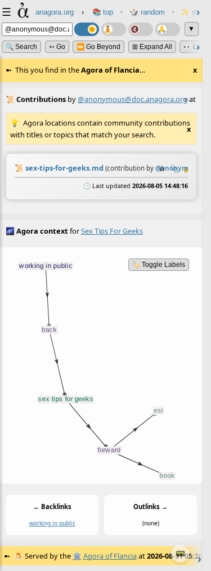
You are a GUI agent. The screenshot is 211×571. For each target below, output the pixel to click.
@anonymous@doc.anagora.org (132, 99)
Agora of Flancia (110, 556)
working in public (52, 523)
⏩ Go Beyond (98, 46)
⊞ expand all (152, 46)
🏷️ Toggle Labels (158, 264)
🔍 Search (21, 46)
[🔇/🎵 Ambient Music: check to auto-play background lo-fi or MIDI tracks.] (140, 29)
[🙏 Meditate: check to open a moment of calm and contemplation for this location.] (167, 29)
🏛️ (77, 556)
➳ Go (57, 46)
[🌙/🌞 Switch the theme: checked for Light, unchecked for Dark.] (86, 29)
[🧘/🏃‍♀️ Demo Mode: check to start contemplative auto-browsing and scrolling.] (113, 29)
